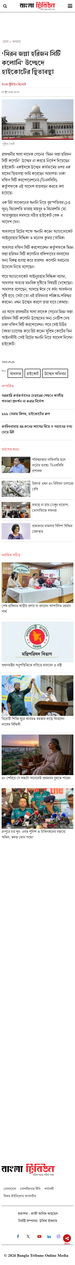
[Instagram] (58, 1236)
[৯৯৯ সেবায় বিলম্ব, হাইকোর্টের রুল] (37, 417)
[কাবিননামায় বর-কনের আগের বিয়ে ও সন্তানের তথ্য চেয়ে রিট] (37, 432)
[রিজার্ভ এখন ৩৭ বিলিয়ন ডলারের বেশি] (37, 490)
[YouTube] (39, 1236)
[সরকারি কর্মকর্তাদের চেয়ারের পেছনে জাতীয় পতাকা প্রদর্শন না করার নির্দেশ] (37, 401)
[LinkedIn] (49, 1236)
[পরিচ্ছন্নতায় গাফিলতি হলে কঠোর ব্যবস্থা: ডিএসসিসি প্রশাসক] (37, 467)
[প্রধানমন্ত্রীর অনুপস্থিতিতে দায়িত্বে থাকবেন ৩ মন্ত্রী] (37, 647)
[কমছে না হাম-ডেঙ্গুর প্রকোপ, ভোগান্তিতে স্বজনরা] (37, 511)
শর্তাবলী (49, 1189)
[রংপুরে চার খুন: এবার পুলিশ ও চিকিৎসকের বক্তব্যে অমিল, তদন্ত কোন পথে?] (37, 815)
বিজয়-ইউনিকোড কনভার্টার (20, 1196)
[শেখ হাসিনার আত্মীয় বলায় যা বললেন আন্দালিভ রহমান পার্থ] (37, 590)
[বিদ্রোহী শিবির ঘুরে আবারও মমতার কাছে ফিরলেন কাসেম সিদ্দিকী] (37, 703)
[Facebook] (18, 1236)
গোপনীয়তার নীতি (30, 1189)
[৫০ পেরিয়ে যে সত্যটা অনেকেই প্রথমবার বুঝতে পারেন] (37, 760)
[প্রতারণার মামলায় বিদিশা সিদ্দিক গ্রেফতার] (37, 532)
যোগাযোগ (10, 1189)
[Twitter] (28, 1236)
